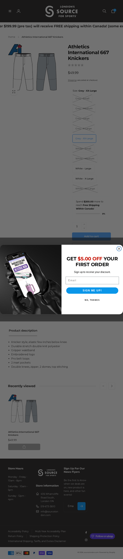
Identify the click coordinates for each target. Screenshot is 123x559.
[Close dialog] (119, 248)
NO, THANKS (92, 300)
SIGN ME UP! (92, 290)
